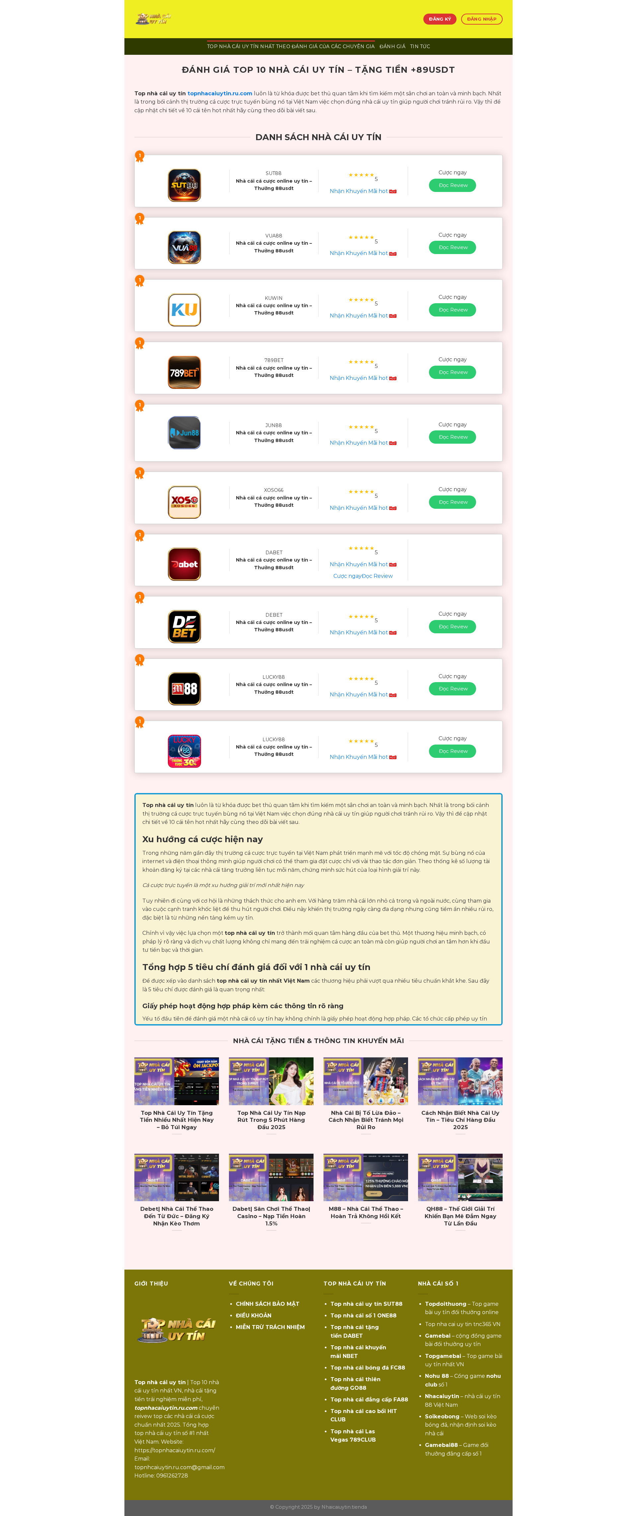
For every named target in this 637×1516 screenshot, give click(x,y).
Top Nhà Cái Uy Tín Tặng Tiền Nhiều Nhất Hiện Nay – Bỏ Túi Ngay (177, 1120)
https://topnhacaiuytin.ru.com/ (174, 1450)
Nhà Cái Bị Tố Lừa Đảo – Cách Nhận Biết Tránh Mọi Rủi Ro (365, 1120)
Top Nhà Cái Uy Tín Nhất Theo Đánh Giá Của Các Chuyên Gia (291, 46)
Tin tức (420, 46)
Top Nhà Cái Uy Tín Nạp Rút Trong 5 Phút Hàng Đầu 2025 (271, 1120)
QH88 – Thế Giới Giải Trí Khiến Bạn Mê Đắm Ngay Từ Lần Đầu (460, 1215)
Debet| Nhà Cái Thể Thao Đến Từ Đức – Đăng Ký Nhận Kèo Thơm (176, 1215)
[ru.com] (167, 19)
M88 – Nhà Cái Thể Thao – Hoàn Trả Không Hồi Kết (366, 1212)
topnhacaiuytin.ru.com (219, 93)
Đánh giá (392, 46)
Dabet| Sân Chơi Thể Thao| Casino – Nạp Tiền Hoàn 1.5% (271, 1215)
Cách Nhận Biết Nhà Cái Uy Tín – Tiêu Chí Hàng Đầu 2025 (460, 1120)
